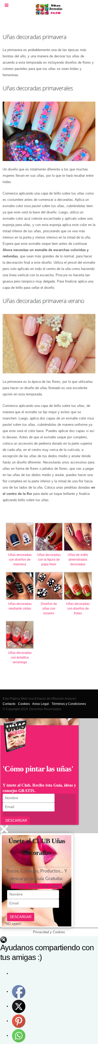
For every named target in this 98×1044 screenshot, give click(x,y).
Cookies (24, 703)
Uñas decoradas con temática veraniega (20, 657)
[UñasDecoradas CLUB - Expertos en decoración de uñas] (49, 9)
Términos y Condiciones (68, 703)
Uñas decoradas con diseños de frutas (78, 608)
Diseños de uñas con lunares (49, 608)
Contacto (9, 703)
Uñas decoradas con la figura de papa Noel (49, 559)
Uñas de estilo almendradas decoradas (78, 559)
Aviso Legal (40, 703)
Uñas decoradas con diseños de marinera (20, 559)
